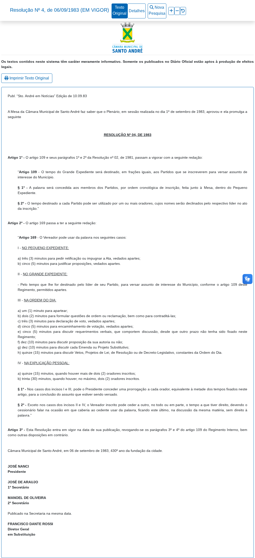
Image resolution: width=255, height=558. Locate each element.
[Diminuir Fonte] (177, 11)
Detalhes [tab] (137, 11)
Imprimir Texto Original (28, 78)
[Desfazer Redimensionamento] (183, 11)
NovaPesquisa (157, 10)
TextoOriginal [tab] (120, 10)
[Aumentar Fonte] (171, 11)
